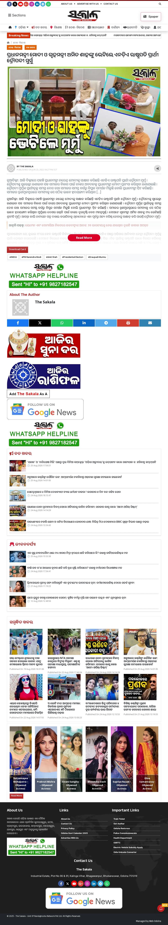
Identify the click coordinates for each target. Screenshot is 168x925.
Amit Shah (52, 257)
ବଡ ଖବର (41, 28)
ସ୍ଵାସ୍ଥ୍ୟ (147, 28)
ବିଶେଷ (57, 28)
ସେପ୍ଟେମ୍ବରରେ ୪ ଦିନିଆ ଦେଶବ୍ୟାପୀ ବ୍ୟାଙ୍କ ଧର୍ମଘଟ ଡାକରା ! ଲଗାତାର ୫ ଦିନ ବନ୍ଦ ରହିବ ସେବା (74, 492)
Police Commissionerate (125, 833)
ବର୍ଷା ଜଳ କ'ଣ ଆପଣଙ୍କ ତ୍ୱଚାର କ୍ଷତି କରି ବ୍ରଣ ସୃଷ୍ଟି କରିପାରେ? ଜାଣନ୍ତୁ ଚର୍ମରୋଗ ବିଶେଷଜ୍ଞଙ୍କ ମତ (74, 568)
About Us (66, 3)
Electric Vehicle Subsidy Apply (128, 847)
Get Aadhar (119, 823)
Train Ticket (119, 819)
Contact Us (111, 3)
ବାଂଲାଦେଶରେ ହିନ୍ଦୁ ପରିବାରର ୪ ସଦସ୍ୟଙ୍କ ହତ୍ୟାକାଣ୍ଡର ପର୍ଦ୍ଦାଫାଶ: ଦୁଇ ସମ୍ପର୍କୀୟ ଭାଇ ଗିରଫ (102, 706)
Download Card (17, 249)
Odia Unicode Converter (125, 852)
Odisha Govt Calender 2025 (74, 833)
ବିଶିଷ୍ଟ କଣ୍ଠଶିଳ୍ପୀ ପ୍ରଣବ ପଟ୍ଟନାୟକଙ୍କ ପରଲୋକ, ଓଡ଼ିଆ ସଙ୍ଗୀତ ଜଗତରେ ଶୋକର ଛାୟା (140, 706)
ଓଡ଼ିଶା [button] (22, 28)
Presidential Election (73, 257)
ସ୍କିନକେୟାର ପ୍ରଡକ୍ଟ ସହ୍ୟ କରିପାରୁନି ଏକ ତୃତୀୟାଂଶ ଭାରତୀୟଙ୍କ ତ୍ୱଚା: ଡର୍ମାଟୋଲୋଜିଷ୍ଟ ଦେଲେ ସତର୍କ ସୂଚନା (80, 582)
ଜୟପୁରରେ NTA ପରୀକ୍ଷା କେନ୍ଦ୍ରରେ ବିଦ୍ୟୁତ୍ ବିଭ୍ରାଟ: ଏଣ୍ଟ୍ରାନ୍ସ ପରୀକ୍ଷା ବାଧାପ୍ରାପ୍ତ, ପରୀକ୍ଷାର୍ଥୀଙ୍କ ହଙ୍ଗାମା (64, 662)
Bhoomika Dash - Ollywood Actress (97, 785)
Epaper (153, 16)
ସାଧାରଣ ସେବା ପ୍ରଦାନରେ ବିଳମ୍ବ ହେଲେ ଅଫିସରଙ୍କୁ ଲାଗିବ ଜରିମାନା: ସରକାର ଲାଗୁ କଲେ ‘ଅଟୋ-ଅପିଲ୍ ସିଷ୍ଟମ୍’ (82, 507)
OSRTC (117, 842)
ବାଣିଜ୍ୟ (115, 28)
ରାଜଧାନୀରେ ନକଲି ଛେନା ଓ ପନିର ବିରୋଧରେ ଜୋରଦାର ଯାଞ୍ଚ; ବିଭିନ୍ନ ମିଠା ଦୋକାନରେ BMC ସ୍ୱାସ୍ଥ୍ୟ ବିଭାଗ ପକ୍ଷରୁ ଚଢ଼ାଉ (88, 521)
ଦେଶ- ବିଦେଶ (76, 28)
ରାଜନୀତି (131, 28)
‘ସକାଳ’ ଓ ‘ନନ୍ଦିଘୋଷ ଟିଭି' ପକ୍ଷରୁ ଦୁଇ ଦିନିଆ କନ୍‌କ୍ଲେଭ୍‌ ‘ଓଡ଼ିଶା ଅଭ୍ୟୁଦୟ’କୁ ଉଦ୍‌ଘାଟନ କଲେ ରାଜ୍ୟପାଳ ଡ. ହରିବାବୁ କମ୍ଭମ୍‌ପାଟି (91, 462)
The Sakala (45, 302)
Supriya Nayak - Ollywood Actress (122, 785)
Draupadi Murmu (97, 257)
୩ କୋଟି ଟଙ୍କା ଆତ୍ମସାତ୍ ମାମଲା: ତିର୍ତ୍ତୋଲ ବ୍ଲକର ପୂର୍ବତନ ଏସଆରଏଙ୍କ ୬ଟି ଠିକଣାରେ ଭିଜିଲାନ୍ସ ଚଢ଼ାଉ (64, 708)
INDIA (14, 257)
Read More (84, 238)
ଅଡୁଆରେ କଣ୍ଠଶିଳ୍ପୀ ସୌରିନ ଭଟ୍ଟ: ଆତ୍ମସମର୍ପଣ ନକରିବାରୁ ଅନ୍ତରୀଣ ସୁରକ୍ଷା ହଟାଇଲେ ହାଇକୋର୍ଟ (74, 477)
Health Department (123, 838)
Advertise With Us (88, 3)
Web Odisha (155, 921)
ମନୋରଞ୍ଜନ (97, 28)
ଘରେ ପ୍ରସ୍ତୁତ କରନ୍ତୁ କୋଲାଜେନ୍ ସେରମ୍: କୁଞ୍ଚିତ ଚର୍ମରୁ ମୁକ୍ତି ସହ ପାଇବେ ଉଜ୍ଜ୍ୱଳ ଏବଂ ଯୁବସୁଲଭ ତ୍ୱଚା (76, 597)
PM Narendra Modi (32, 257)
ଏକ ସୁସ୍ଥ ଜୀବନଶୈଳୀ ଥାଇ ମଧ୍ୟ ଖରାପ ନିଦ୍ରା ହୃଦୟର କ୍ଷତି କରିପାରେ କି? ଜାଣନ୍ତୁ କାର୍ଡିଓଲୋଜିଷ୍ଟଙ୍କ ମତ (77, 553)
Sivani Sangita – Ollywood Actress (71, 785)
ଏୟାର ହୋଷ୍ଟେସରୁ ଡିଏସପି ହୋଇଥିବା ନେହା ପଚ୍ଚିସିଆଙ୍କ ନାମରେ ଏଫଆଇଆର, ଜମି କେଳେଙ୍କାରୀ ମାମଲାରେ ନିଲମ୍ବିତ (26, 708)
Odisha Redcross (122, 828)
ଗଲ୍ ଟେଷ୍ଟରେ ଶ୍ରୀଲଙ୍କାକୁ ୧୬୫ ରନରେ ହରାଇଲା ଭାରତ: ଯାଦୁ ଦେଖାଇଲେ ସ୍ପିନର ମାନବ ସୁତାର (26, 661)
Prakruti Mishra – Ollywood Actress (46, 785)
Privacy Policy (67, 828)
